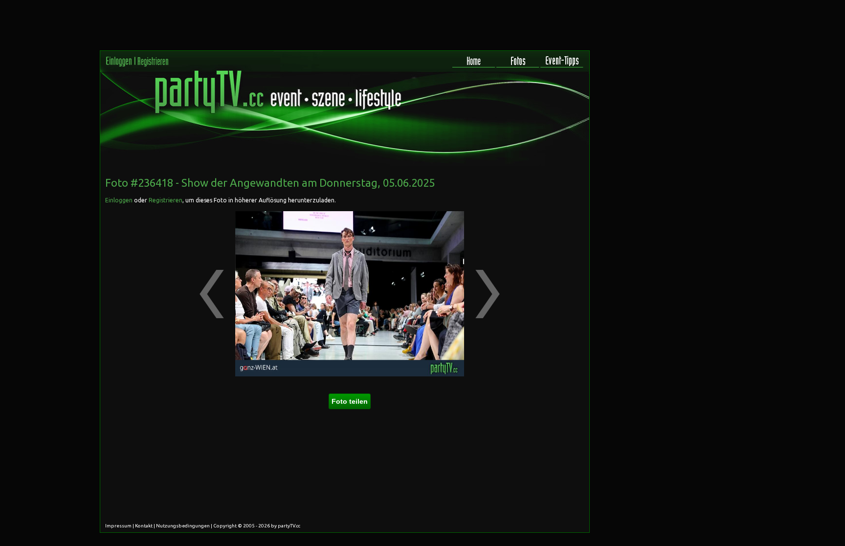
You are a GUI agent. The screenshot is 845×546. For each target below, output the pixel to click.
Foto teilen (350, 401)
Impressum (118, 525)
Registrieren (165, 200)
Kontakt (144, 525)
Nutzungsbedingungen (183, 525)
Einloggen (119, 200)
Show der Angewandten (240, 182)
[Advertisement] (545, 232)
